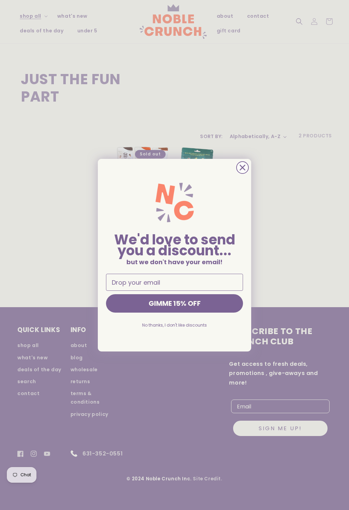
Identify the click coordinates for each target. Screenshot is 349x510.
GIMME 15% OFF (175, 303)
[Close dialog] (242, 168)
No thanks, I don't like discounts (174, 325)
